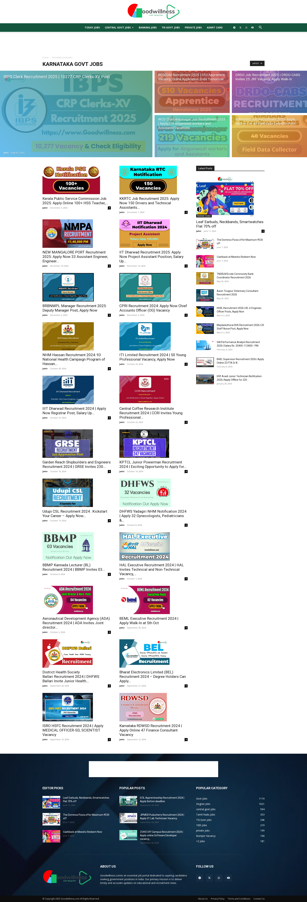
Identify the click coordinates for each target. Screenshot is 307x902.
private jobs (193, 27)
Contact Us (259, 898)
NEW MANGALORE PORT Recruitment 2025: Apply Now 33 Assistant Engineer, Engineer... (75, 256)
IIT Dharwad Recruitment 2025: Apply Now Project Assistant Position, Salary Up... (151, 256)
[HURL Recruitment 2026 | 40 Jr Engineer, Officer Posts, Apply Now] (205, 311)
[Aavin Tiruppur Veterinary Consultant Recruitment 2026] (205, 295)
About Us (203, 898)
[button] (260, 27)
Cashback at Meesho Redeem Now (236, 256)
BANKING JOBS (148, 27)
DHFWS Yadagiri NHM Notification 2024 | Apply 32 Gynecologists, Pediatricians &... (152, 515)
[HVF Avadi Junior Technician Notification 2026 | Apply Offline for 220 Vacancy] (205, 379)
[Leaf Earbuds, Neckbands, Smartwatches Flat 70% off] (230, 196)
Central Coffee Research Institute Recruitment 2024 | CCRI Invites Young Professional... (150, 413)
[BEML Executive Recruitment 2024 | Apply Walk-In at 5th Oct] (153, 600)
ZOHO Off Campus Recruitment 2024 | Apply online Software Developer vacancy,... (161, 835)
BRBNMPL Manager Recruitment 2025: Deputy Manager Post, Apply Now (74, 308)
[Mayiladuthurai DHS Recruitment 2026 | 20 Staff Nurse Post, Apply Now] (205, 328)
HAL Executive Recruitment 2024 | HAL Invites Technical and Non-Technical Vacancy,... (151, 569)
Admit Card (215, 27)
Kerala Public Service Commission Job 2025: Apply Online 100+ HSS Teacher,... (75, 200)
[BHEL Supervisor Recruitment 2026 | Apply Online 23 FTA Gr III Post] (205, 362)
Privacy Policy (217, 898)
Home (45, 57)
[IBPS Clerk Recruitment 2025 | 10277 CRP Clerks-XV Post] (76, 114)
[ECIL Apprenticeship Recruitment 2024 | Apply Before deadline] (128, 801)
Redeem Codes (204, 216)
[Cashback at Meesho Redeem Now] (205, 261)
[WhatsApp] (246, 27)
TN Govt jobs (171, 27)
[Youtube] (252, 27)
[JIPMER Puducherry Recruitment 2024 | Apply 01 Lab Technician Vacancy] (128, 818)
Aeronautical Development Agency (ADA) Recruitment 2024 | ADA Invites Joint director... (76, 623)
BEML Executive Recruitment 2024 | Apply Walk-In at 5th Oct (148, 620)
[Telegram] (234, 27)
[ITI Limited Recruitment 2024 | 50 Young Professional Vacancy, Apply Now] (153, 336)
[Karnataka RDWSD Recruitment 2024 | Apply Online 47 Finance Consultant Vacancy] (153, 707)
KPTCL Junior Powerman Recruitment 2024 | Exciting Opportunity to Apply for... (153, 464)
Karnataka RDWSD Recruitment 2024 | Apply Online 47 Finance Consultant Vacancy (150, 730)
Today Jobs (92, 27)
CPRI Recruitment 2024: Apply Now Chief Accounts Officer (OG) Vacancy (153, 308)
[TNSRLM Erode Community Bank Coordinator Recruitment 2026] (205, 278)
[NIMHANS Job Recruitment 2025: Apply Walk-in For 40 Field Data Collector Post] (269, 136)
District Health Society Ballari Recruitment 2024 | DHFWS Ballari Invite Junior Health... (70, 676)
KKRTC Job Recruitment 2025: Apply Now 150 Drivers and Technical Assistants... (149, 203)
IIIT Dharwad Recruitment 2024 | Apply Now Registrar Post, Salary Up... (74, 410)
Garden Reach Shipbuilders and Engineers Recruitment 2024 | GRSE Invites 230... (76, 464)
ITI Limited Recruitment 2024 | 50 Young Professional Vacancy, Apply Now (152, 357)
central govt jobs (118, 27)
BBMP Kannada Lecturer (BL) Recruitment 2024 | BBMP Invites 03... (73, 567)
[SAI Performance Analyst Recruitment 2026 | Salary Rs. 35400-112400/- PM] (205, 345)
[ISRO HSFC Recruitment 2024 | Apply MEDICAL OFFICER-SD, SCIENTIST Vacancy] (76, 707)
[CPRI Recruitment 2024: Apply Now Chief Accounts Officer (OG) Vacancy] (153, 287)
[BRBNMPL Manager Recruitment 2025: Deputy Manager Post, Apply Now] (76, 287)
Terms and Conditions (239, 898)
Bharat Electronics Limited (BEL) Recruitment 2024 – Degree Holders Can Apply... (152, 676)
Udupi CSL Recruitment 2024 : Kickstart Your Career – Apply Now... (74, 513)
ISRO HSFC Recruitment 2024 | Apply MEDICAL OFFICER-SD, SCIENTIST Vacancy (72, 730)
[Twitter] (240, 27)
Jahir (6, 152)
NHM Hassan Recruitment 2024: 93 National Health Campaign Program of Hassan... (73, 359)
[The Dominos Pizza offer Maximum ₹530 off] (205, 244)
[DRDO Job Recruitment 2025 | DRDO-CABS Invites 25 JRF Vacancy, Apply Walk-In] (269, 91)
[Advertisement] (153, 44)
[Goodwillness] (153, 12)
